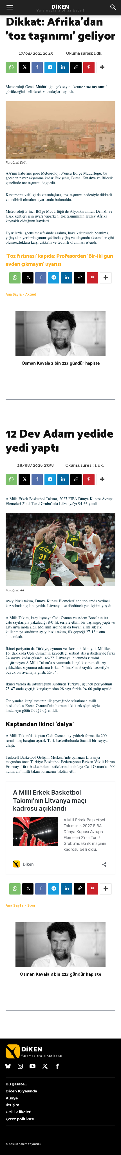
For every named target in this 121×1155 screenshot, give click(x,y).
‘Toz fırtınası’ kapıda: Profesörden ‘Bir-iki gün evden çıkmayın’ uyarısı (59, 260)
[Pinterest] (89, 67)
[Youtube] (32, 1067)
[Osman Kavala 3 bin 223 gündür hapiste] (60, 333)
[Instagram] (20, 1067)
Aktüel (30, 294)
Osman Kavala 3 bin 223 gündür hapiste (61, 363)
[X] (24, 67)
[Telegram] (50, 67)
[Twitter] (45, 1067)
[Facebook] (37, 67)
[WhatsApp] (11, 67)
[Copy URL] (76, 67)
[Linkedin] (63, 67)
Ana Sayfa (14, 294)
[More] (102, 67)
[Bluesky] (8, 1067)
